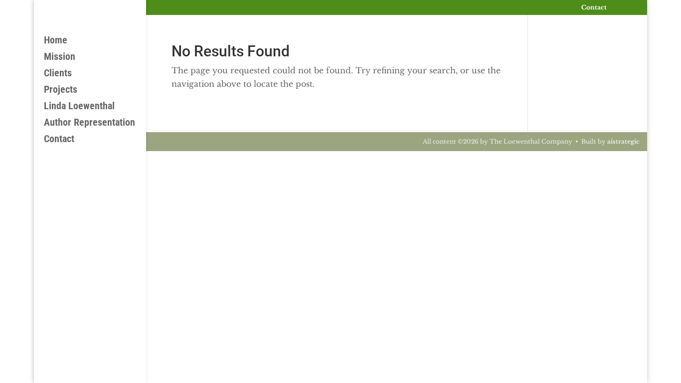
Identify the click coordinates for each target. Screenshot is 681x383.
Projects (60, 90)
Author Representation (89, 123)
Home (55, 41)
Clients (58, 74)
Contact (594, 7)
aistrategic (623, 141)
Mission (59, 57)
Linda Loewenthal (79, 107)
